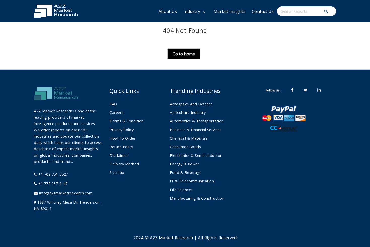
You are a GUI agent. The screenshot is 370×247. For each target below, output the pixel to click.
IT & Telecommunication (192, 180)
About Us (168, 11)
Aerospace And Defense (191, 103)
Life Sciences (181, 189)
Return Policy (121, 146)
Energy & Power (184, 163)
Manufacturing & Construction (197, 198)
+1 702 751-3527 (52, 174)
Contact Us (263, 11)
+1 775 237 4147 (52, 183)
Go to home (184, 54)
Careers (116, 112)
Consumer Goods (185, 146)
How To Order (122, 138)
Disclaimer (118, 155)
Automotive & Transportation (197, 121)
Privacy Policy (121, 129)
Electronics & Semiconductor (196, 155)
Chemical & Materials (189, 138)
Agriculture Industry (188, 112)
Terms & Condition (126, 121)
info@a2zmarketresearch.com (65, 192)
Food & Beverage (186, 172)
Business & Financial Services (196, 129)
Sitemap (116, 172)
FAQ (113, 103)
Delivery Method (124, 163)
